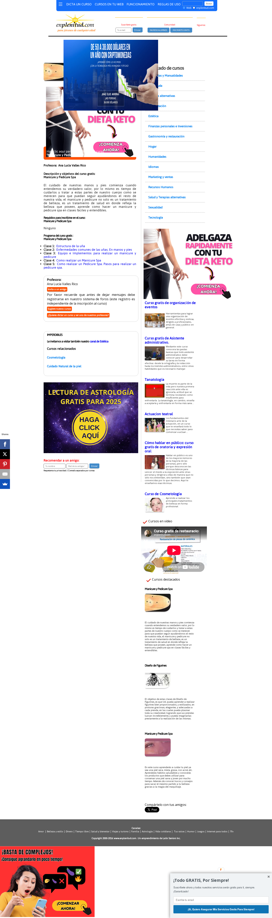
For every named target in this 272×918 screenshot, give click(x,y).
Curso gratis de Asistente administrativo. (164, 340)
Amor (41, 831)
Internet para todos (217, 831)
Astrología (147, 831)
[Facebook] (5, 444)
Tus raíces (179, 831)
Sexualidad (155, 207)
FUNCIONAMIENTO (141, 4)
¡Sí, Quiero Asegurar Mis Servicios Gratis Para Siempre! (221, 909)
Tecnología (155, 217)
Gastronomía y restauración (166, 136)
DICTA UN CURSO (79, 4)
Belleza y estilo (55, 831)
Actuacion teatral (159, 414)
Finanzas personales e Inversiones (170, 126)
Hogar (152, 146)
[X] (5, 454)
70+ (232, 831)
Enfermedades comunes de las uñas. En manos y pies (94, 249)
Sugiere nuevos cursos (59, 308)
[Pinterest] (5, 464)
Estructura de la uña (70, 246)
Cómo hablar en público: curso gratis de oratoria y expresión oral (169, 447)
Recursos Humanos (160, 187)
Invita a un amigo (57, 289)
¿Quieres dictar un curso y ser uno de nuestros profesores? (78, 315)
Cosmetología (56, 357)
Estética (153, 116)
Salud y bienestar (100, 831)
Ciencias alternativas (161, 95)
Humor (191, 831)
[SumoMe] (5, 484)
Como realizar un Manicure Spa (78, 260)
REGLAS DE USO (169, 4)
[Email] (5, 474)
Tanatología (154, 379)
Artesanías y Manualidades (165, 75)
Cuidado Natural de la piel (64, 366)
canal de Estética (99, 341)
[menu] (60, 5)
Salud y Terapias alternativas (167, 197)
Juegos (200, 831)
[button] (221, 880)
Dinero (69, 831)
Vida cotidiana (163, 831)
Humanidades (157, 156)
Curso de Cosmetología (163, 494)
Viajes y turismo (120, 831)
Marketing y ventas (160, 177)
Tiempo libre (82, 831)
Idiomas (153, 166)
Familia (135, 831)
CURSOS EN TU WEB (109, 4)
